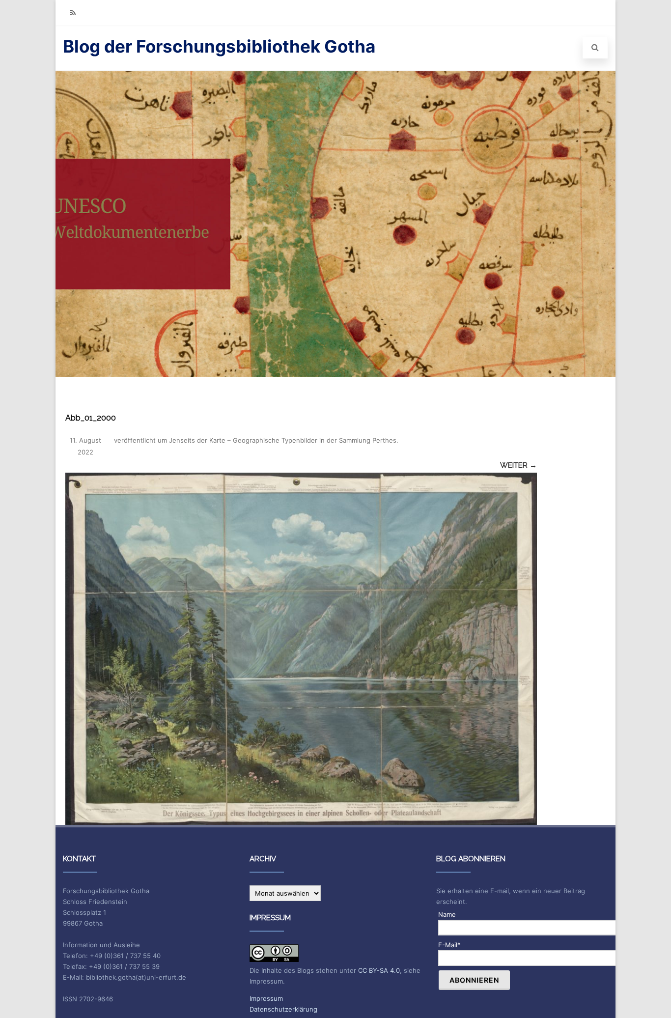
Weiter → (518, 465)
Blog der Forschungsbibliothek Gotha (219, 46)
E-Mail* (449, 945)
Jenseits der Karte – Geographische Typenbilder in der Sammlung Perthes (282, 440)
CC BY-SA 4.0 (379, 970)
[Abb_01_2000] (301, 649)
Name (447, 914)
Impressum (266, 998)
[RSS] (73, 12)
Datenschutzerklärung (283, 1009)
